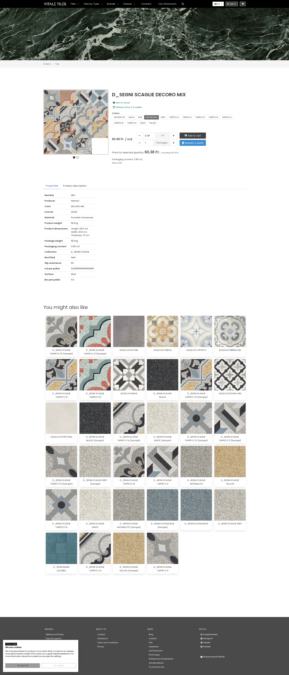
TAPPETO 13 (213, 117)
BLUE (140, 117)
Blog (151, 634)
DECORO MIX (151, 117)
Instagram (208, 638)
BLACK (131, 117)
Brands (111, 4)
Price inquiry (154, 654)
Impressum (102, 638)
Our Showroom (167, 4)
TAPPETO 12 (200, 117)
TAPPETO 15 (119, 123)
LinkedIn (206, 642)
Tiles (73, 4)
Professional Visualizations (161, 659)
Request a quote (193, 142)
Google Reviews (210, 634)
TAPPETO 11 (187, 117)
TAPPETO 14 (227, 117)
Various (127, 4)
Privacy (100, 646)
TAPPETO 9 (131, 123)
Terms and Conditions (107, 642)
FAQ (150, 642)
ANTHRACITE (119, 117)
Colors (116, 113)
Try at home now (156, 667)
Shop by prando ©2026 (214, 656)
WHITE (143, 123)
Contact (146, 4)
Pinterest (207, 646)
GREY (163, 117)
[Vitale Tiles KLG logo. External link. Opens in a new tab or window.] (11, 644)
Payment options (53, 638)
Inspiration (154, 646)
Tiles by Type (91, 4)
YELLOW (152, 123)
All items (47, 64)
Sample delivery (156, 663)
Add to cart (194, 135)
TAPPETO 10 (174, 117)
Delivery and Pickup (55, 634)
